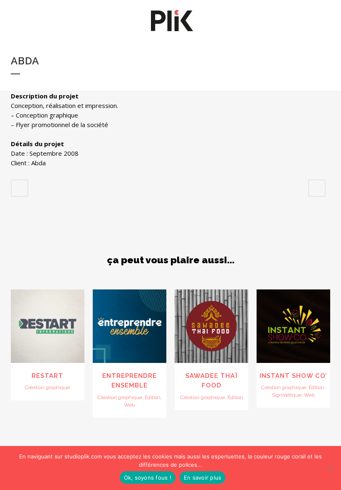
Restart (47, 376)
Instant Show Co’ (293, 376)
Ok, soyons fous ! (147, 477)
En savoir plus (203, 477)
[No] (330, 468)
